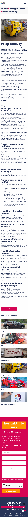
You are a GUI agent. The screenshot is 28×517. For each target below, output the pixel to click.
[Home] (3, 2)
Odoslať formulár (11, 491)
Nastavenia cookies (20, 515)
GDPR (16, 513)
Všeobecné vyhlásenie (8, 513)
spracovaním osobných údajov (11, 481)
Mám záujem (9, 308)
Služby (4, 9)
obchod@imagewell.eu (14, 432)
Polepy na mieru (18, 9)
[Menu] (25, 3)
